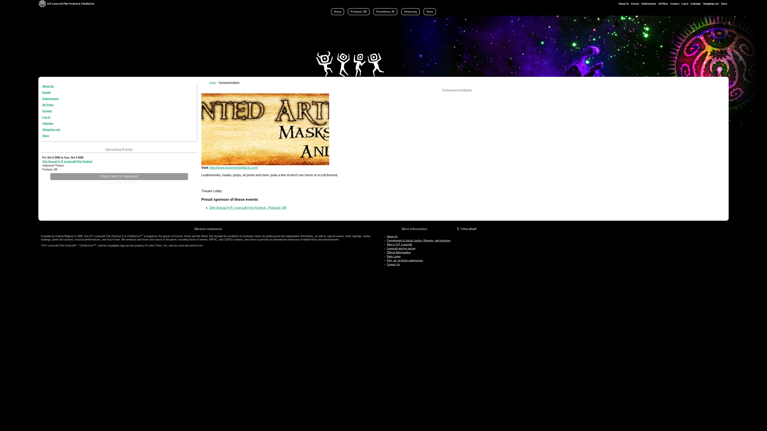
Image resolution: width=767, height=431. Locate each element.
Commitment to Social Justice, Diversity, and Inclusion (418, 240)
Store (724, 3)
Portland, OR (359, 11)
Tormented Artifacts (229, 82)
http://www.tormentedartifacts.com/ (234, 167)
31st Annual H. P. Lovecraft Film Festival (67, 161)
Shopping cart (711, 3)
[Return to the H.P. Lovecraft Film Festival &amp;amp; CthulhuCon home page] (42, 6)
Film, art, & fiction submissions (405, 260)
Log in (685, 3)
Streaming (410, 11)
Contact (674, 3)
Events (635, 3)
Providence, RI (385, 11)
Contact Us (393, 264)
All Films (663, 3)
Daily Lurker (394, 256)
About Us (623, 3)
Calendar (695, 3)
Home (337, 11)
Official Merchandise (399, 252)
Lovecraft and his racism (401, 248)
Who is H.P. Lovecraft (399, 244)
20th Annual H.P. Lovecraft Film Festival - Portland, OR (248, 208)
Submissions (648, 3)
